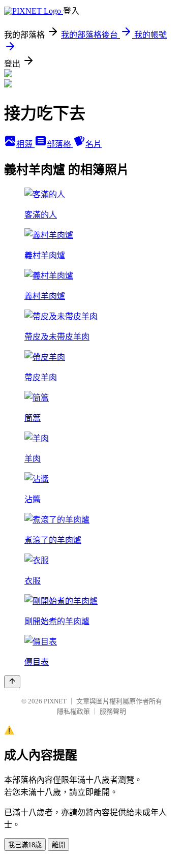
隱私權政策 (73, 711)
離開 (58, 845)
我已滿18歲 (25, 845)
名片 (93, 144)
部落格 (60, 144)
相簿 (25, 144)
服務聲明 (113, 711)
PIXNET (55, 701)
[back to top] (12, 681)
